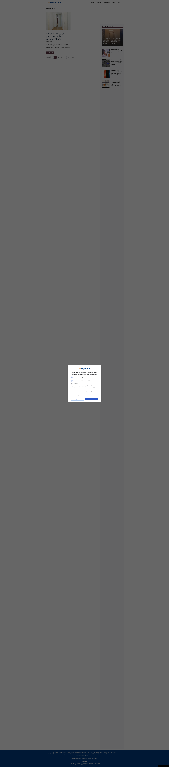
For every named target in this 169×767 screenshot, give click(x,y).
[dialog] (84, 383)
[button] (84, 383)
